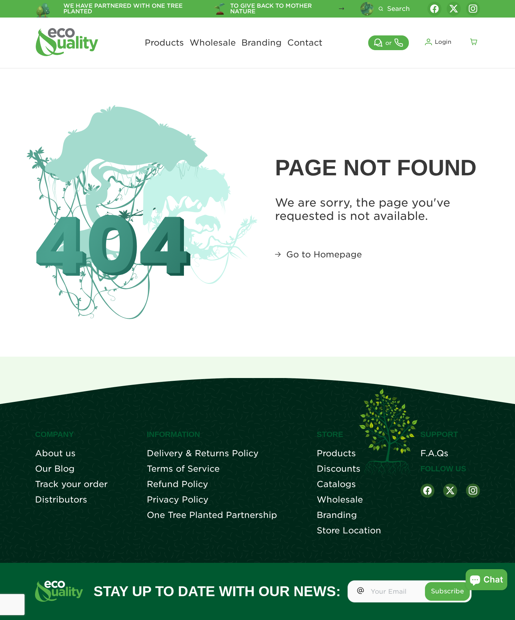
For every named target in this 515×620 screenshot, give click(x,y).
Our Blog (55, 469)
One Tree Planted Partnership (212, 515)
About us (55, 453)
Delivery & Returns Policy (203, 453)
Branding (261, 43)
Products (164, 43)
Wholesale (213, 43)
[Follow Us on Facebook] (427, 491)
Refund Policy (177, 484)
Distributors (61, 500)
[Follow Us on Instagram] (473, 491)
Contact (304, 43)
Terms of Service (183, 469)
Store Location (349, 530)
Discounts (338, 469)
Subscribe (447, 591)
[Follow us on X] (454, 9)
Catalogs (336, 484)
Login (443, 42)
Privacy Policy (177, 500)
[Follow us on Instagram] (473, 9)
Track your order (71, 484)
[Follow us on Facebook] (434, 9)
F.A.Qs (434, 453)
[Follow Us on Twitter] (450, 491)
